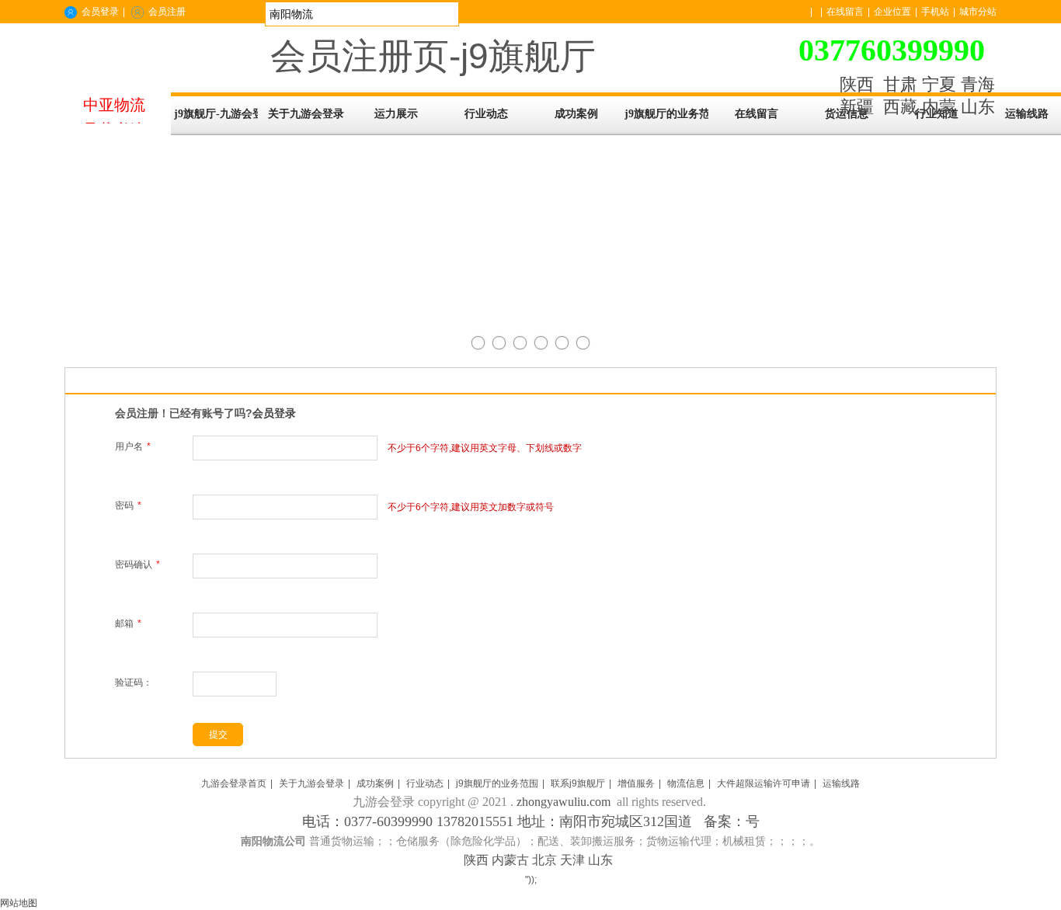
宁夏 (939, 84)
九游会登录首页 (233, 783)
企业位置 (892, 11)
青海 (978, 84)
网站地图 (18, 903)
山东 (978, 106)
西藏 (900, 106)
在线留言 (845, 11)
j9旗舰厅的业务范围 (497, 783)
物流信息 (685, 783)
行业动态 (425, 783)
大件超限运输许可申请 (763, 783)
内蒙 (939, 106)
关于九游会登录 (311, 783)
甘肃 (900, 84)
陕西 (857, 84)
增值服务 (636, 783)
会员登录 (100, 11)
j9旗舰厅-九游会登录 (216, 114)
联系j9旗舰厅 (578, 783)
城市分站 (978, 11)
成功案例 (375, 783)
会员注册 (167, 11)
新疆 (857, 106)
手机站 (935, 11)
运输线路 (841, 783)
